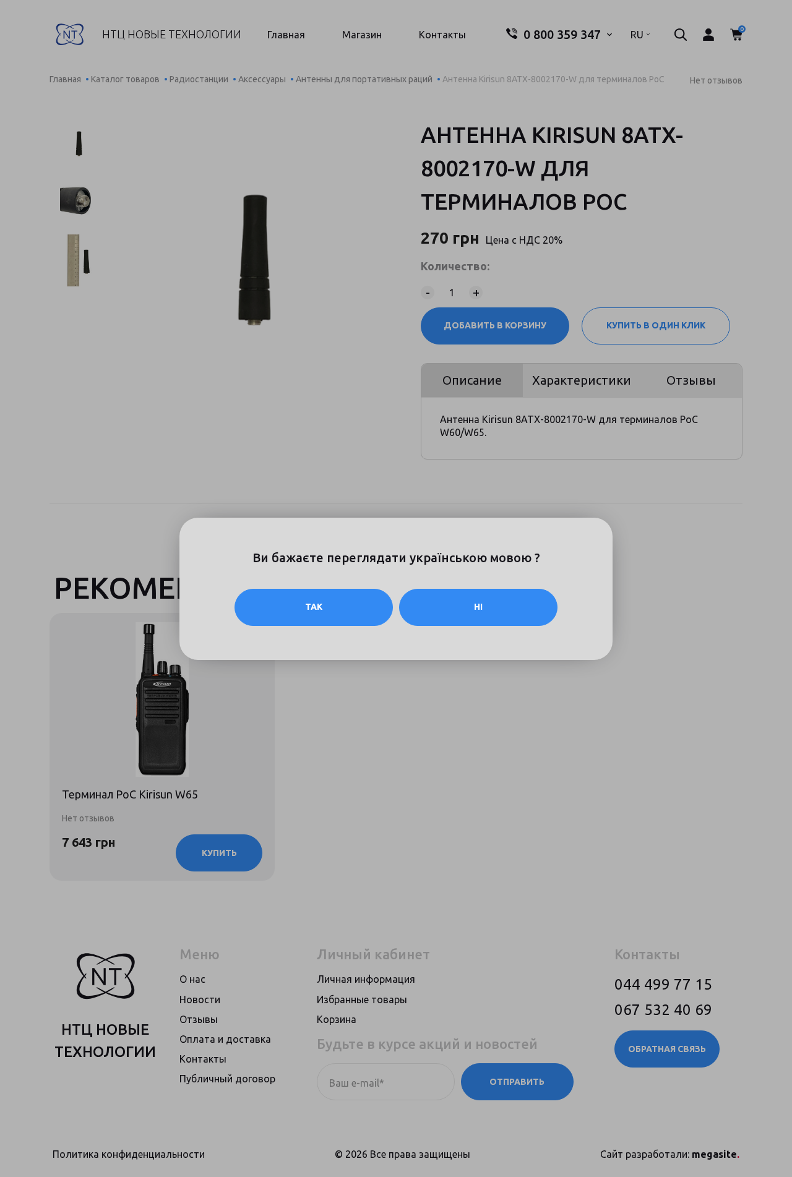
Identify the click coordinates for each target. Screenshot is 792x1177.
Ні (478, 607)
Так (313, 607)
